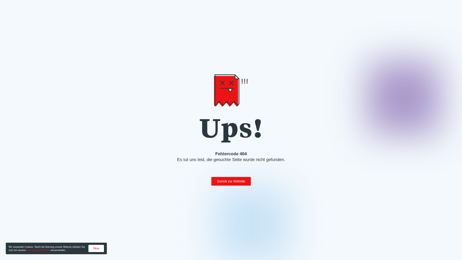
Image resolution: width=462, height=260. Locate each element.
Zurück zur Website (231, 181)
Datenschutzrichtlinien (38, 250)
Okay (96, 248)
